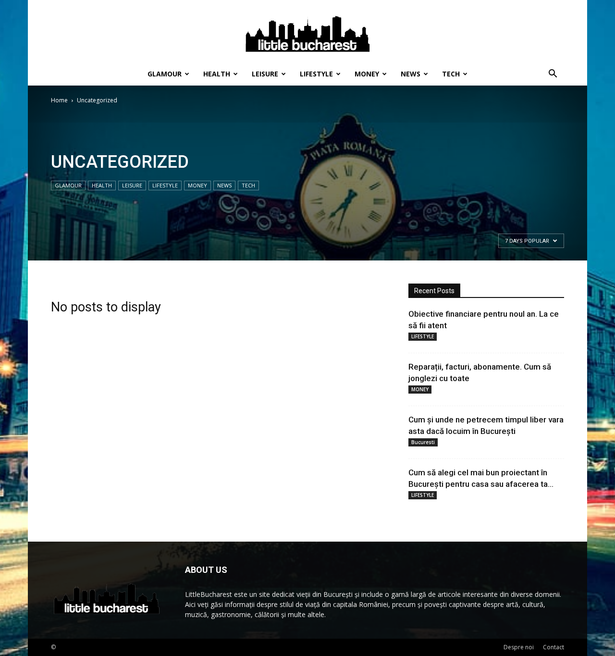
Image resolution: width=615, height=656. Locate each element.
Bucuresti (423, 442)
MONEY (367, 73)
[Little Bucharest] (307, 31)
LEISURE (265, 73)
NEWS (410, 73)
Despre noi (519, 647)
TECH (451, 73)
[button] (552, 74)
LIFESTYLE (316, 73)
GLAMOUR (165, 73)
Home (59, 100)
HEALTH (216, 73)
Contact (553, 647)
